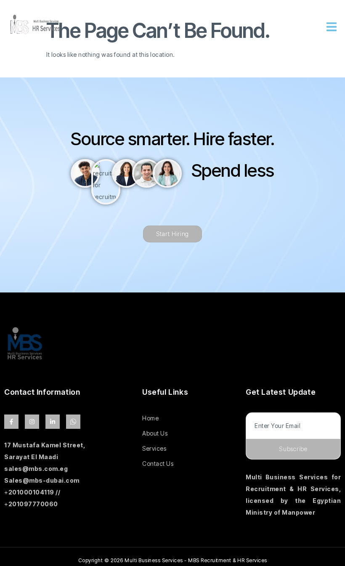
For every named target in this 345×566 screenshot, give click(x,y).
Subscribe (293, 448)
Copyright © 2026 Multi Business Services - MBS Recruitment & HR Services (172, 560)
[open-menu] (331, 28)
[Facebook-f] (11, 422)
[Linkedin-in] (52, 422)
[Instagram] (32, 422)
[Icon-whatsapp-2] (73, 422)
